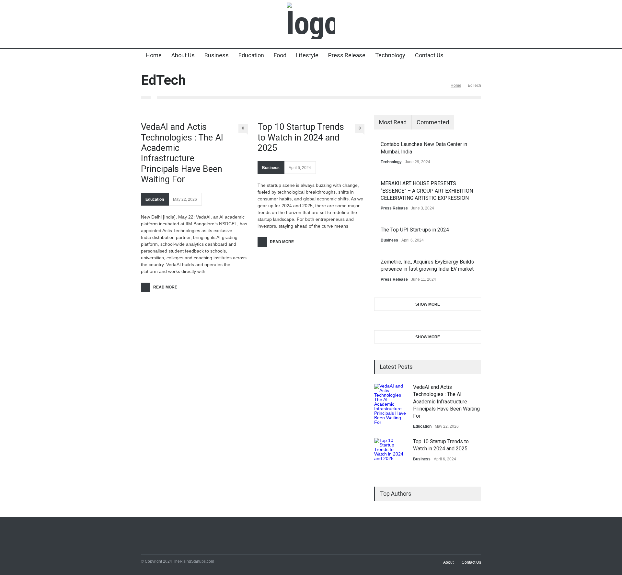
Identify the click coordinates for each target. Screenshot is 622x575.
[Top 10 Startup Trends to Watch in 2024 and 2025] (390, 454)
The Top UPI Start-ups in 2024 (415, 230)
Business (216, 55)
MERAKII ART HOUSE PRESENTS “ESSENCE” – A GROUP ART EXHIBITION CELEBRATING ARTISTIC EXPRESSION (427, 190)
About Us (183, 55)
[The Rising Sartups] (311, 23)
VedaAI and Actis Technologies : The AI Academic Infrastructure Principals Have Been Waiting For (182, 153)
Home (154, 55)
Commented (433, 122)
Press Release (346, 55)
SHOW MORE (427, 304)
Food (280, 55)
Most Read (393, 122)
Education (251, 55)
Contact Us (429, 55)
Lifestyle (307, 55)
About (448, 562)
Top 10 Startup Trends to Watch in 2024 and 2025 (301, 137)
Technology (390, 55)
